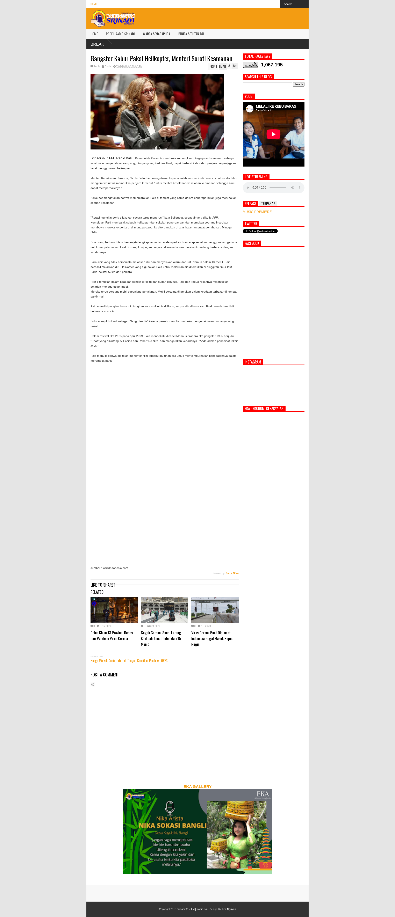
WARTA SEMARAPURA (156, 33)
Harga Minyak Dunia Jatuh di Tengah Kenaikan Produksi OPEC (129, 660)
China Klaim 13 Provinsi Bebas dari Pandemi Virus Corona (112, 635)
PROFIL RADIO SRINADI (120, 33)
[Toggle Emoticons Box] (93, 684)
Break (97, 44)
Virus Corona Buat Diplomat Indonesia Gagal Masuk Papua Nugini (212, 638)
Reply (96, 66)
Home (94, 4)
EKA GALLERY (198, 786)
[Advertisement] (234, 17)
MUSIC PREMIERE (257, 212)
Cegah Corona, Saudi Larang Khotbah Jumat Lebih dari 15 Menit (161, 638)
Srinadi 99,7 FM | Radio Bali (192, 909)
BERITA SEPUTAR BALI (191, 33)
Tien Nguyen (229, 909)
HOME (94, 33)
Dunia (108, 66)
